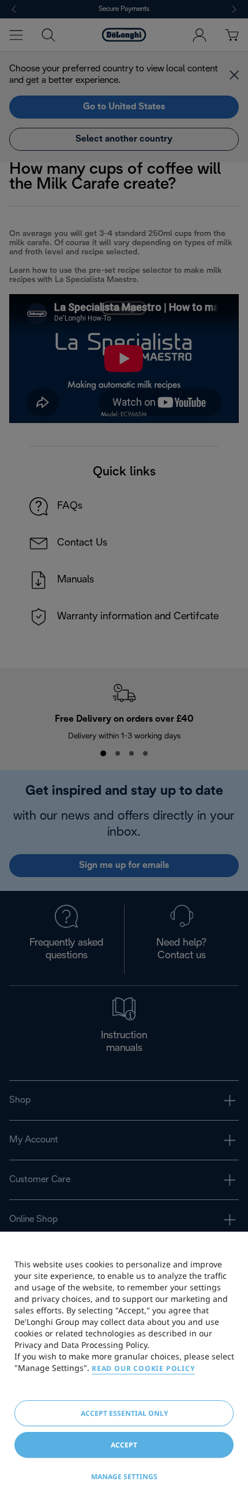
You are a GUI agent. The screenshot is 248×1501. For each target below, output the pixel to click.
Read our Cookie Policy (143, 1368)
